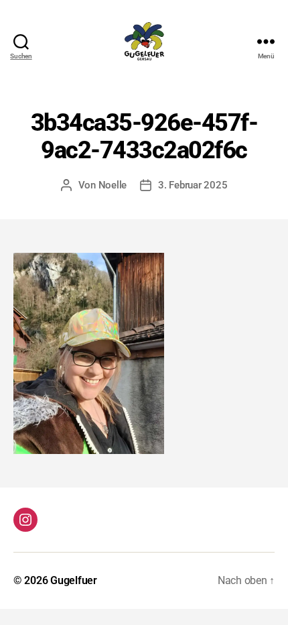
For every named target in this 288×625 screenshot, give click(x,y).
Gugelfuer (73, 580)
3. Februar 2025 (192, 185)
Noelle (112, 185)
